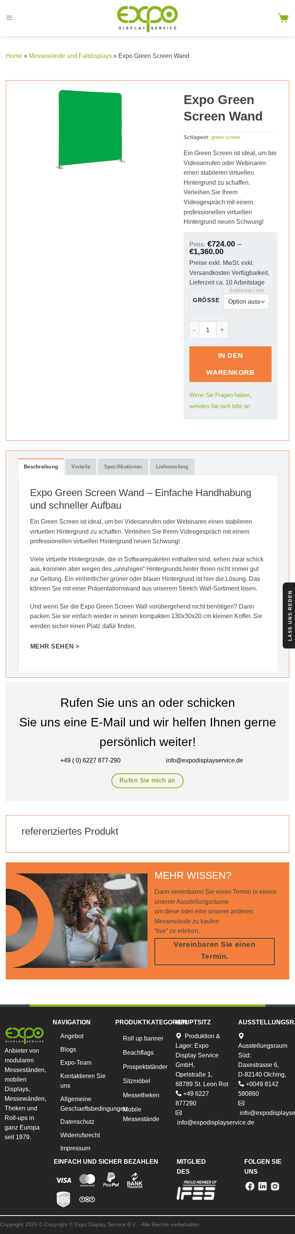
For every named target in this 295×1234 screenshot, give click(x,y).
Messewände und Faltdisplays (70, 56)
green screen (225, 137)
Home (14, 56)
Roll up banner (143, 1038)
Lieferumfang (172, 467)
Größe (206, 300)
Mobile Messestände (141, 1114)
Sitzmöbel (136, 1081)
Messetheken (141, 1095)
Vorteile (80, 467)
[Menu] (9, 18)
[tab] (41, 466)
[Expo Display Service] (147, 19)
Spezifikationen (123, 467)
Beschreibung (41, 467)
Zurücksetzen (247, 290)
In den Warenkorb (230, 363)
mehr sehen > (55, 646)
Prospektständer (145, 1067)
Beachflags (138, 1052)
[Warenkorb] (283, 18)
